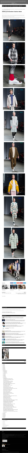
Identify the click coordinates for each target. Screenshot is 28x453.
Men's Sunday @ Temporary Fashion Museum (9, 383)
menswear (23, 9)
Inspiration (4, 7)
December (4, 370)
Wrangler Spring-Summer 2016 (7, 396)
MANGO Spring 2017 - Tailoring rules (4, 289)
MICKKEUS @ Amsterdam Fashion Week (8, 410)
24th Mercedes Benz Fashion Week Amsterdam (9, 9)
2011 (3, 416)
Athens (7, 7)
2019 (3, 367)
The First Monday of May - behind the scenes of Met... (10, 388)
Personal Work (5, 426)
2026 (3, 364)
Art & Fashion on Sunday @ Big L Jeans (8, 379)
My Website (3, 433)
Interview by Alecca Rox (5, 450)
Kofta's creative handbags (8, 336)
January (4, 412)
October (4, 372)
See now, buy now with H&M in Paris (21, 289)
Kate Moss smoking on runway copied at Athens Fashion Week (12, 322)
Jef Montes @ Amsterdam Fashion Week (10, 319)
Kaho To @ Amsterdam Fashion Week (8, 408)
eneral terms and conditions (6, 312)
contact (22, 310)
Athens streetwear (5, 420)
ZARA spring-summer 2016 (6, 397)
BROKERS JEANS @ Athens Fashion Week (13, 289)
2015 (3, 413)
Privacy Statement (4, 429)
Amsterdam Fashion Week (18, 9)
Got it (16, 3)
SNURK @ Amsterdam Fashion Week (8, 404)
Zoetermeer (11, 7)
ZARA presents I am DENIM (6, 384)
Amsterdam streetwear (6, 425)
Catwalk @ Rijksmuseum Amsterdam (8, 402)
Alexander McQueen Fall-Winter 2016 (8, 387)
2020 (3, 366)
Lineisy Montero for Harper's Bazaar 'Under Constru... (10, 395)
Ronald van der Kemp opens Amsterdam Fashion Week (11, 333)
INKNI (21, 9)
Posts (3, 440)
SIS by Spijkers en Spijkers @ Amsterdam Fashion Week (10, 409)
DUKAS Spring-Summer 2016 (7, 386)
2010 (3, 417)
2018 (3, 368)
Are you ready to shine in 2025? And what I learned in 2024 (12, 341)
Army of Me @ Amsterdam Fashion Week (8, 406)
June (4, 374)
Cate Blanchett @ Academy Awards (8, 378)
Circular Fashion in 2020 (8, 330)
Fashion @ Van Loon (6, 380)
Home (2, 9)
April (4, 376)
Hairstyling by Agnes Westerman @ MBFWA (9, 400)
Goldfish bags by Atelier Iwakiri (7, 382)
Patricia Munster (8, 444)
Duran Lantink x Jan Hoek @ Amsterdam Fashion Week (10, 411)
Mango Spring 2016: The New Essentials (8, 393)
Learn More (13, 3)
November (4, 371)
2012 (3, 415)
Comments (4, 441)
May (4, 375)
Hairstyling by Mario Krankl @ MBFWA (8, 401)
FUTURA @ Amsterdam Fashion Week (8, 405)
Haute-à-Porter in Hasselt (6, 391)
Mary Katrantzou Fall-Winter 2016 (7, 389)
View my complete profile (5, 447)
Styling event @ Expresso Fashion (7, 392)
